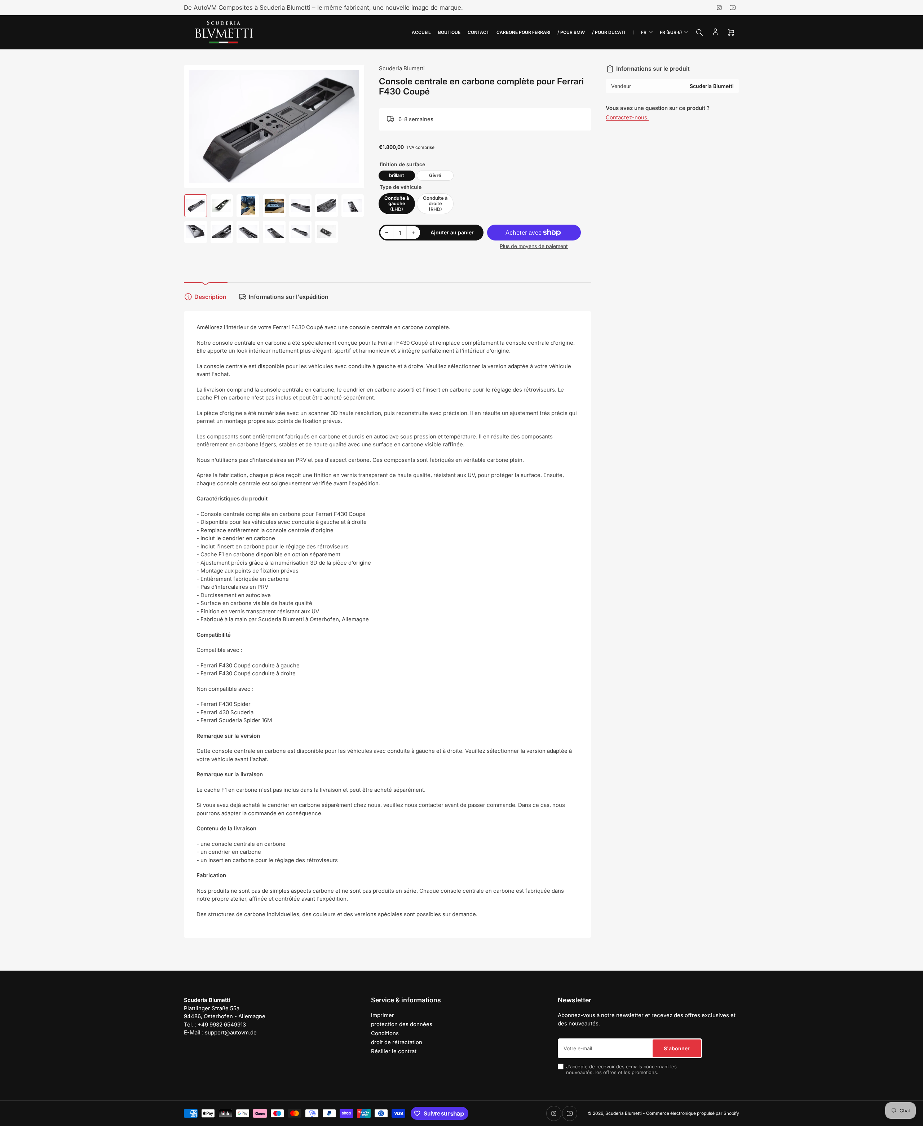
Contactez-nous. (627, 117)
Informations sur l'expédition (288, 296)
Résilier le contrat (393, 1051)
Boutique (449, 32)
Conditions (385, 1033)
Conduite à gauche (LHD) (396, 203)
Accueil (421, 32)
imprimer (382, 1015)
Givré (435, 175)
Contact (478, 32)
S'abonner (677, 1048)
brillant (396, 175)
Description (210, 296)
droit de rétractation (396, 1042)
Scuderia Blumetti (402, 68)
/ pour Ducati (608, 32)
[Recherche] (699, 32)
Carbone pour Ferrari (523, 32)
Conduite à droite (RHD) (435, 203)
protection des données (401, 1024)
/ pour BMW (571, 32)
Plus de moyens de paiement (534, 246)
